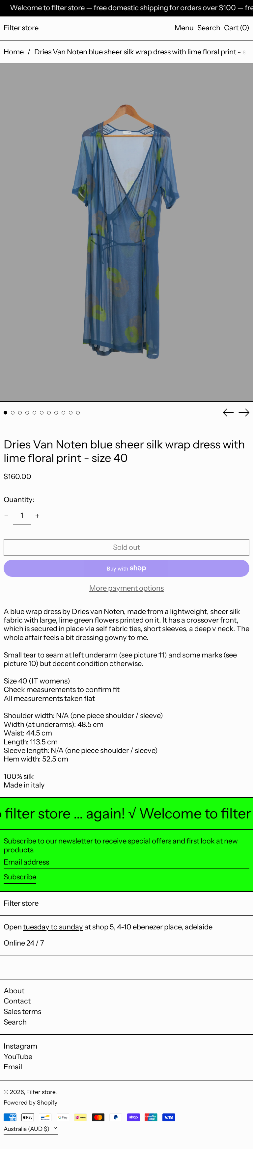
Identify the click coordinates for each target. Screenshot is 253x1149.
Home (14, 51)
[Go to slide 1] (5, 412)
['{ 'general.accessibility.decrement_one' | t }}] (6, 516)
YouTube (18, 1057)
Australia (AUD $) (27, 1128)
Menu (184, 27)
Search (15, 1022)
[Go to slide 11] (78, 412)
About (14, 990)
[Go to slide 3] (20, 412)
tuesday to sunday (53, 926)
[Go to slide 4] (27, 412)
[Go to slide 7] (49, 412)
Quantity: (19, 499)
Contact (17, 1001)
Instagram (20, 1046)
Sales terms (22, 1011)
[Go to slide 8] (56, 412)
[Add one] (37, 516)
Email (13, 1067)
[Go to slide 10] (70, 412)
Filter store (21, 27)
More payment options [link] (126, 588)
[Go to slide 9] (63, 412)
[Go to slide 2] (12, 412)
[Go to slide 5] (34, 412)
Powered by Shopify (30, 1102)
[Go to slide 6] (41, 412)
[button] (208, 28)
